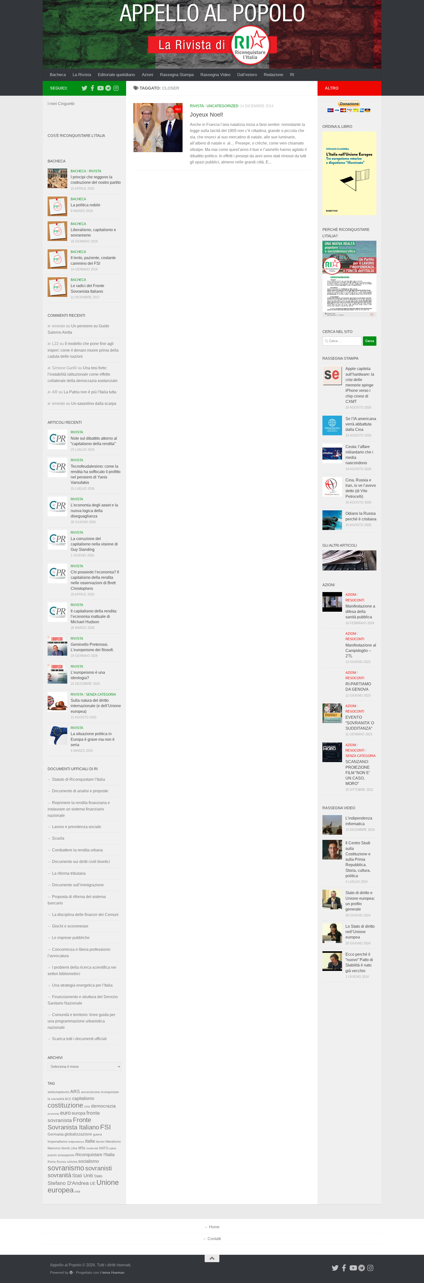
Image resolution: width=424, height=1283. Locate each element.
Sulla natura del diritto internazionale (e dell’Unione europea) (96, 706)
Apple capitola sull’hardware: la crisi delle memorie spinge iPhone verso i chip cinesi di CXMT (359, 385)
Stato (98, 1176)
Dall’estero (247, 74)
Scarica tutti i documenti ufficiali (79, 1039)
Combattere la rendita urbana (77, 850)
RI (292, 74)
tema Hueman (113, 1272)
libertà (65, 1148)
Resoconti (354, 600)
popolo (52, 1155)
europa (78, 1113)
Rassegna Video (215, 74)
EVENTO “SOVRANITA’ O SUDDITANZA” (359, 722)
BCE (68, 1099)
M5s (81, 1148)
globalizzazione (78, 1134)
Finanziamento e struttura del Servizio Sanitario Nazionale (83, 1000)
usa (77, 1191)
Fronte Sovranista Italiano (73, 1123)
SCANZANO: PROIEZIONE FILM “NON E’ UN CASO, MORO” (357, 773)
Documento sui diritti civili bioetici (81, 862)
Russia (61, 1161)
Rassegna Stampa (177, 74)
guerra (97, 1134)
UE (92, 1183)
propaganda (66, 1155)
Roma (52, 1162)
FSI (105, 1127)
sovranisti (98, 1168)
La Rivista (82, 74)
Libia (74, 1148)
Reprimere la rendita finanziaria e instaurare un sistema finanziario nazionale (79, 809)
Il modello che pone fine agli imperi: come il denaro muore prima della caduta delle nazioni (83, 350)
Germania (56, 1134)
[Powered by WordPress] (71, 1272)
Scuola (58, 838)
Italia (90, 1141)
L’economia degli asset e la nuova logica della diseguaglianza (94, 510)
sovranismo (66, 1168)
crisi (87, 1106)
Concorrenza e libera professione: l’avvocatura (79, 952)
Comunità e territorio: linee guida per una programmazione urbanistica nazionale (81, 1021)
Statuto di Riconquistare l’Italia (78, 779)
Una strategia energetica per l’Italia (82, 985)
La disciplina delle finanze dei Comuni (85, 915)
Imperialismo (57, 1141)
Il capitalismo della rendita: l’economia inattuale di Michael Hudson (94, 616)
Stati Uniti (82, 1175)
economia (53, 1113)
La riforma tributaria (69, 873)
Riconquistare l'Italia (95, 1154)
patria (112, 1148)
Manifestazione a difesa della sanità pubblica (360, 611)
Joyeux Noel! (206, 114)
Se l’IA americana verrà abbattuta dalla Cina (360, 424)
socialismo (88, 1161)
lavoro (100, 1141)
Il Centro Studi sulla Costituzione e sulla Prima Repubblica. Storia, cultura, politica (358, 859)
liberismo (54, 1148)
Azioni (147, 74)
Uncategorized (222, 106)
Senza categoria (101, 694)
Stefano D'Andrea (68, 1183)
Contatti (214, 1239)
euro (65, 1113)
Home (214, 1227)
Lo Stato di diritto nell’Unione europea (360, 931)
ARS (75, 1091)
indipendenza (76, 1141)
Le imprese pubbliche (71, 938)
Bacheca (58, 74)
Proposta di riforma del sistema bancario (77, 900)
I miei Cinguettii (61, 104)
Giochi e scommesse (70, 926)
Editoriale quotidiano (116, 74)
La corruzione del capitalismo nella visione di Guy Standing (94, 544)
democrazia (103, 1106)
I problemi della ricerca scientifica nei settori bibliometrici (82, 970)
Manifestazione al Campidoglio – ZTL (360, 650)
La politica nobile (85, 205)
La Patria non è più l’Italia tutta (90, 392)
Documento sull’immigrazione (78, 885)
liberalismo (113, 1141)
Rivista (197, 106)
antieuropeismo (58, 1092)
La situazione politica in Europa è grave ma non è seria (93, 739)
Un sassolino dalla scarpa (93, 403)
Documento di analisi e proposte (80, 791)
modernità (92, 1148)
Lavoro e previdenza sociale (76, 827)
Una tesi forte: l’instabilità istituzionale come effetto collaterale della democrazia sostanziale (83, 374)
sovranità (59, 1175)
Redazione (273, 74)
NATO (103, 1148)
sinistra (72, 1162)
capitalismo (83, 1098)
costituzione (65, 1105)
